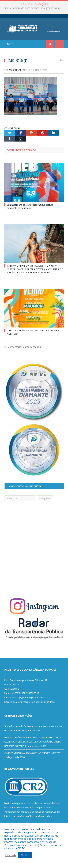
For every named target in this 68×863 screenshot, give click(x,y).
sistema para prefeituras (47, 803)
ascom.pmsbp (16, 70)
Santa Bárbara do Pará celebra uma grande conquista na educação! (30, 206)
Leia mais (32, 845)
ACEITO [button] (25, 855)
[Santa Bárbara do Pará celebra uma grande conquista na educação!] (34, 182)
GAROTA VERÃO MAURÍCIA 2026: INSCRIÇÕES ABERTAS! (32, 753)
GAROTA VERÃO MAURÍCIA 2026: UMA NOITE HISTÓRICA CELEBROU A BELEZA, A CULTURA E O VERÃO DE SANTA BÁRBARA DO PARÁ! (34, 8)
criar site (25, 803)
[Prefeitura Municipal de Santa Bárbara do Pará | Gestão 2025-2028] (34, 28)
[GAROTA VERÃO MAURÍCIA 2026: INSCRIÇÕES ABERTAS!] (34, 308)
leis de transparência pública (19, 816)
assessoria (28, 807)
